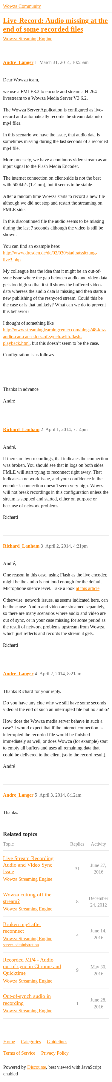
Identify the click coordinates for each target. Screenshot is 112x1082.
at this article (87, 588)
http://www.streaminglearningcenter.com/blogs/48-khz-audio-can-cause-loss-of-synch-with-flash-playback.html (54, 336)
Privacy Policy (55, 1053)
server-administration (21, 945)
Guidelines (57, 1041)
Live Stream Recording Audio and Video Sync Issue (28, 864)
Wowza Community (22, 6)
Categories (31, 1041)
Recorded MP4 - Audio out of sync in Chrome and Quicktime (32, 966)
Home (9, 1041)
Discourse (36, 1067)
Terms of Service (19, 1053)
